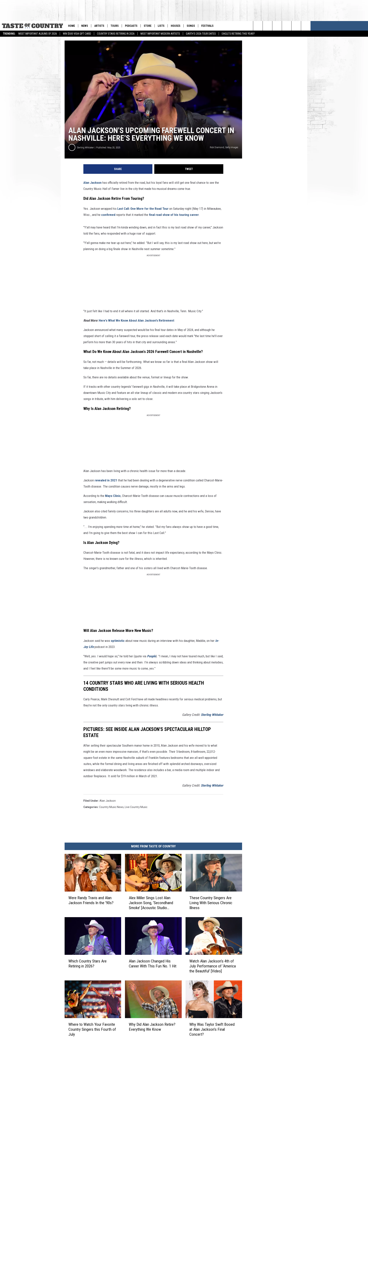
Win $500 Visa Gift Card (77, 33)
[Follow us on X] (305, 26)
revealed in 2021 (106, 480)
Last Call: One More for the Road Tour (142, 209)
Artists (99, 25)
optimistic (118, 641)
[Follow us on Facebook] (296, 26)
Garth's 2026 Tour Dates (201, 33)
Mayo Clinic (113, 496)
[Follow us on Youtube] (286, 26)
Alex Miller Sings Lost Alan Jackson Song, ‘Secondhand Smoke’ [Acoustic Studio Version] (151, 903)
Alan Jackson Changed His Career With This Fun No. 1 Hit (152, 963)
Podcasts (131, 25)
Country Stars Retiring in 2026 (116, 33)
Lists (161, 25)
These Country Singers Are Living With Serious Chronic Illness (210, 903)
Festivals (207, 25)
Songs (191, 25)
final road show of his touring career (174, 215)
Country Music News (111, 807)
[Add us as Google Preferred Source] (267, 26)
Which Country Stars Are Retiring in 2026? (87, 963)
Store (147, 25)
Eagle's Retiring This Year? (238, 33)
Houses (175, 25)
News (84, 25)
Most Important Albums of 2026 (37, 33)
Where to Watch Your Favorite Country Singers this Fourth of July (92, 1029)
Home (71, 25)
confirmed (108, 215)
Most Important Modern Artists (160, 33)
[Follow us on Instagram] (277, 26)
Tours (115, 25)
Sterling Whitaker (85, 147)
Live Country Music (136, 807)
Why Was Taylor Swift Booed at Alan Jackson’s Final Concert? (212, 1029)
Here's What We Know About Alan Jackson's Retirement (136, 320)
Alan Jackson (92, 183)
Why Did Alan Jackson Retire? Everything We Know (152, 1027)
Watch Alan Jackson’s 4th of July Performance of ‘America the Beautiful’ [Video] (212, 966)
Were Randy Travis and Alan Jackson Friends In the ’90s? (90, 900)
